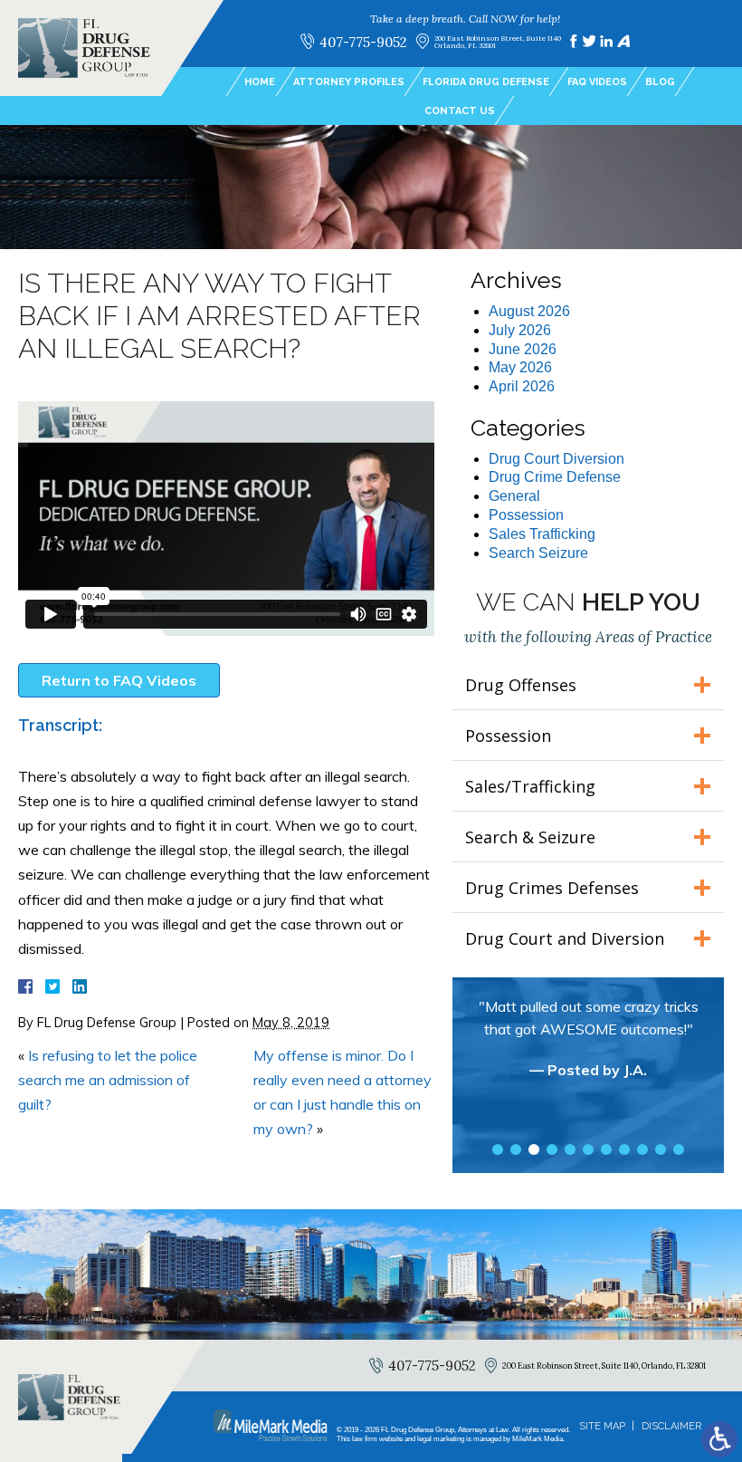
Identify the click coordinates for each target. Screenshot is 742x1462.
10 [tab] (660, 1149)
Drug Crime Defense (555, 477)
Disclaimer (671, 1426)
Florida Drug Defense (486, 82)
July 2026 (520, 330)
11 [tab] (678, 1149)
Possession (526, 515)
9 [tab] (642, 1149)
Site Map (602, 1426)
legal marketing (440, 1439)
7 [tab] (606, 1149)
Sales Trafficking (542, 534)
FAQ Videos (597, 82)
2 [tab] (515, 1149)
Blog (660, 82)
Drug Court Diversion (556, 458)
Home (259, 82)
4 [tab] (552, 1149)
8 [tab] (624, 1149)
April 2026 (522, 386)
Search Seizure (538, 553)
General (514, 496)
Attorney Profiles (348, 82)
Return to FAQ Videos (119, 680)
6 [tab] (588, 1149)
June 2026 (522, 349)
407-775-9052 (363, 41)
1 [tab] (497, 1149)
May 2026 (520, 367)
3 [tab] (533, 1149)
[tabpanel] (588, 1047)
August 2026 (529, 311)
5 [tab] (570, 1149)
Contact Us (459, 111)
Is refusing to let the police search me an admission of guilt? (107, 1079)
